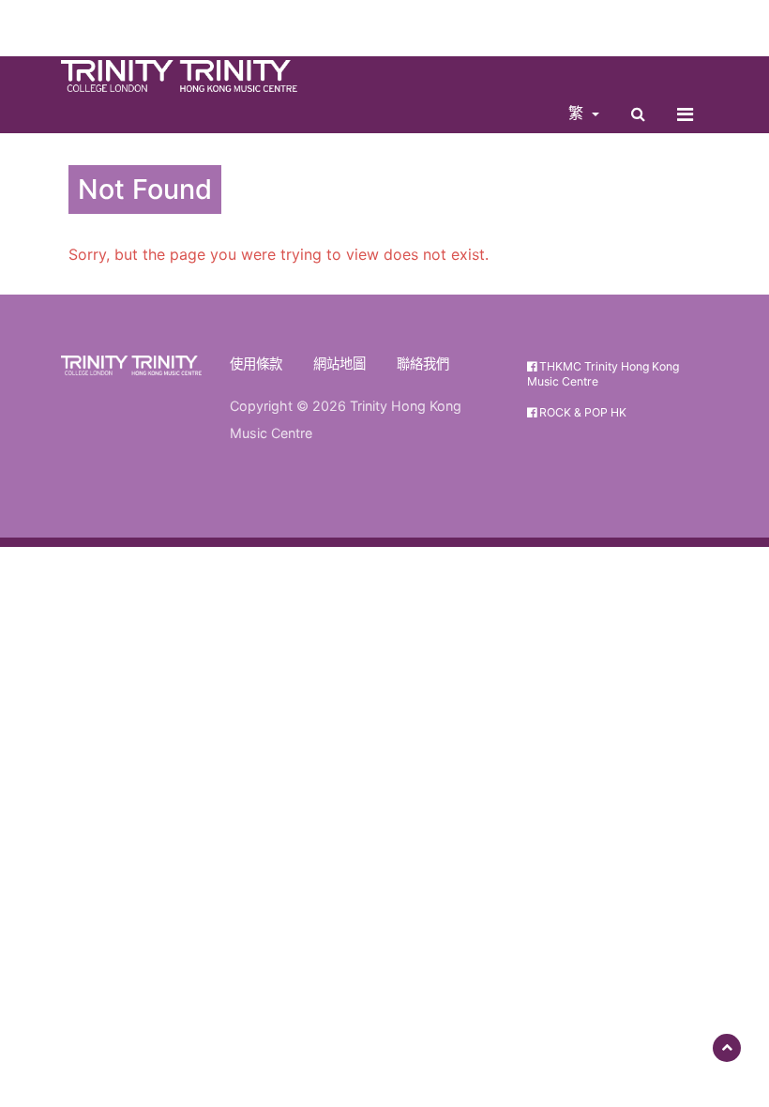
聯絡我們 (423, 364)
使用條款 (256, 364)
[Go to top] (727, 1048)
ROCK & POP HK (581, 412)
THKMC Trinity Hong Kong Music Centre (603, 373)
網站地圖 (339, 364)
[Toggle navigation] (684, 114)
